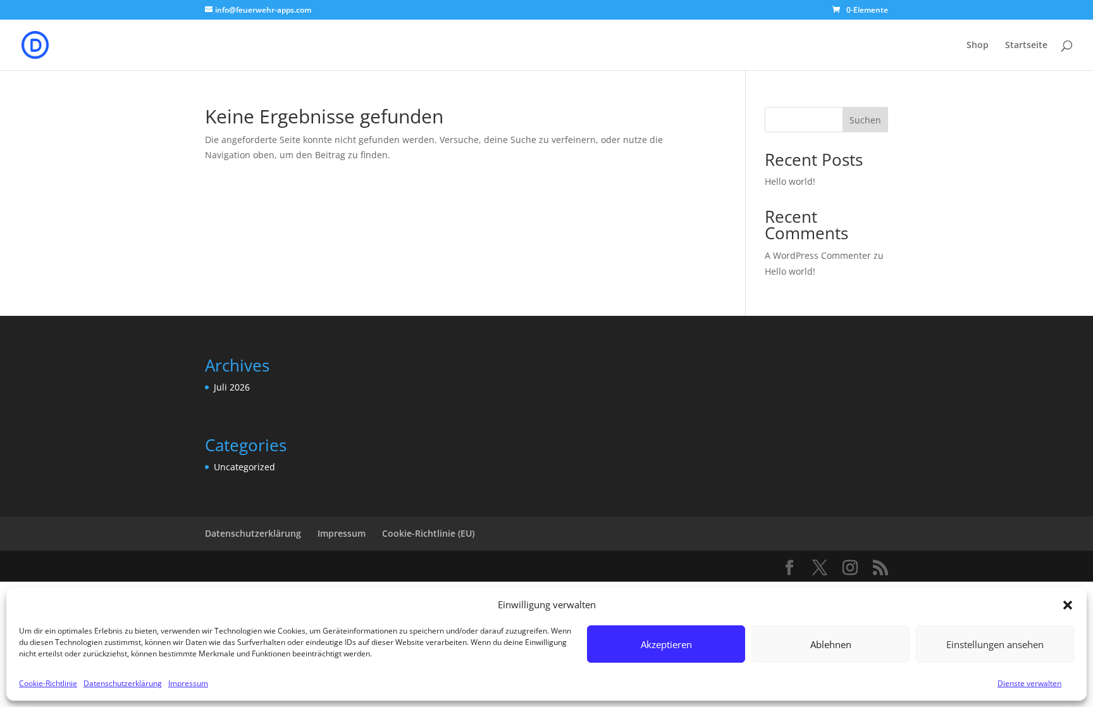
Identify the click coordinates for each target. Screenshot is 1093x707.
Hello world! (790, 181)
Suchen (865, 120)
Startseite (1026, 46)
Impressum (188, 683)
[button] (1067, 605)
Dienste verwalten (1029, 683)
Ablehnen (830, 644)
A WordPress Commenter (818, 255)
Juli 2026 (232, 387)
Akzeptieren (666, 644)
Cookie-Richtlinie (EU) (428, 533)
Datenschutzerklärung (122, 683)
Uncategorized (244, 467)
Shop (977, 46)
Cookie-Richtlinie (48, 683)
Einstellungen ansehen (995, 644)
